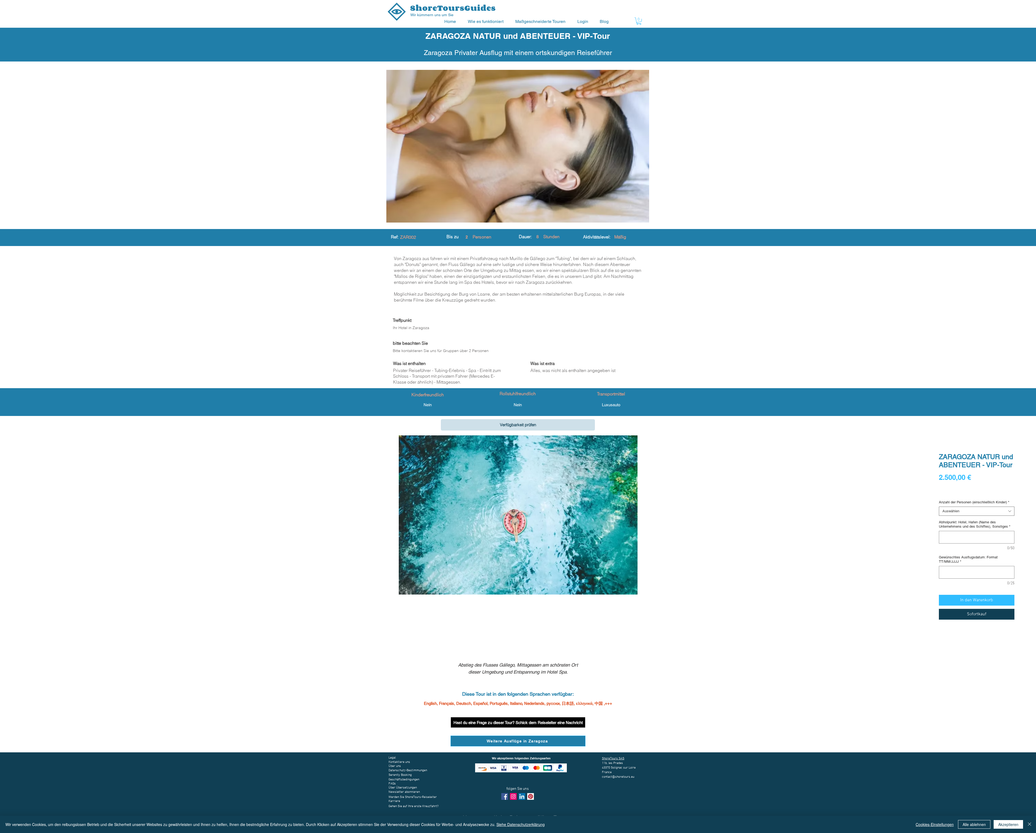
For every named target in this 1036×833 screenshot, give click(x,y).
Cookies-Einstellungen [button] (935, 824)
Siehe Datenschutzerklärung (520, 824)
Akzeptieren (1008, 824)
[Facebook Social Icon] (504, 796)
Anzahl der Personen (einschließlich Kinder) (974, 502)
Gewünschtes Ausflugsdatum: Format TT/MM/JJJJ (968, 559)
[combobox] (976, 511)
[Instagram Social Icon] (513, 796)
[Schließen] (1029, 824)
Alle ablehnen (974, 824)
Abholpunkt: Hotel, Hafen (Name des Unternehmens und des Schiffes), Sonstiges (974, 524)
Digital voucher (952, 492)
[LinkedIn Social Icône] (522, 796)
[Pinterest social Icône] (530, 796)
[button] (487, 21)
